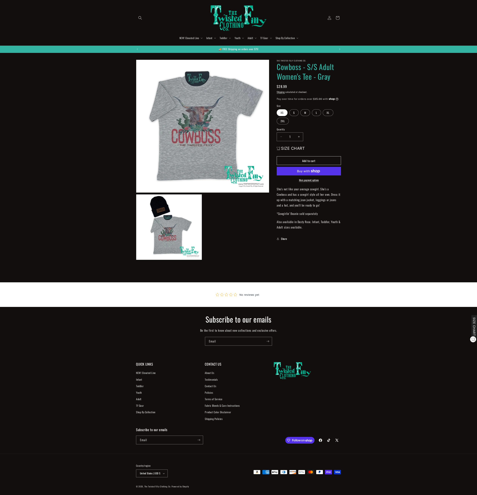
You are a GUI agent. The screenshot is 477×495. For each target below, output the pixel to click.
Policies (209, 392)
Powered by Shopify (180, 486)
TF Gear (140, 405)
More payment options (309, 180)
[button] (140, 18)
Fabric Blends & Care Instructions (222, 405)
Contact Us (210, 386)
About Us (209, 373)
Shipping (281, 91)
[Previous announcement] (137, 49)
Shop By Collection (145, 412)
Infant (139, 379)
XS (282, 113)
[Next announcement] (340, 49)
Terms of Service (213, 399)
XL (328, 113)
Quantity (281, 129)
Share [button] (284, 239)
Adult (138, 399)
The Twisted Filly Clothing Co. (158, 486)
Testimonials (211, 379)
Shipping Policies (213, 419)
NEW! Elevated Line (146, 373)
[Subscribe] (268, 341)
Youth (139, 392)
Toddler (140, 386)
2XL (283, 121)
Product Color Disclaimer (218, 412)
